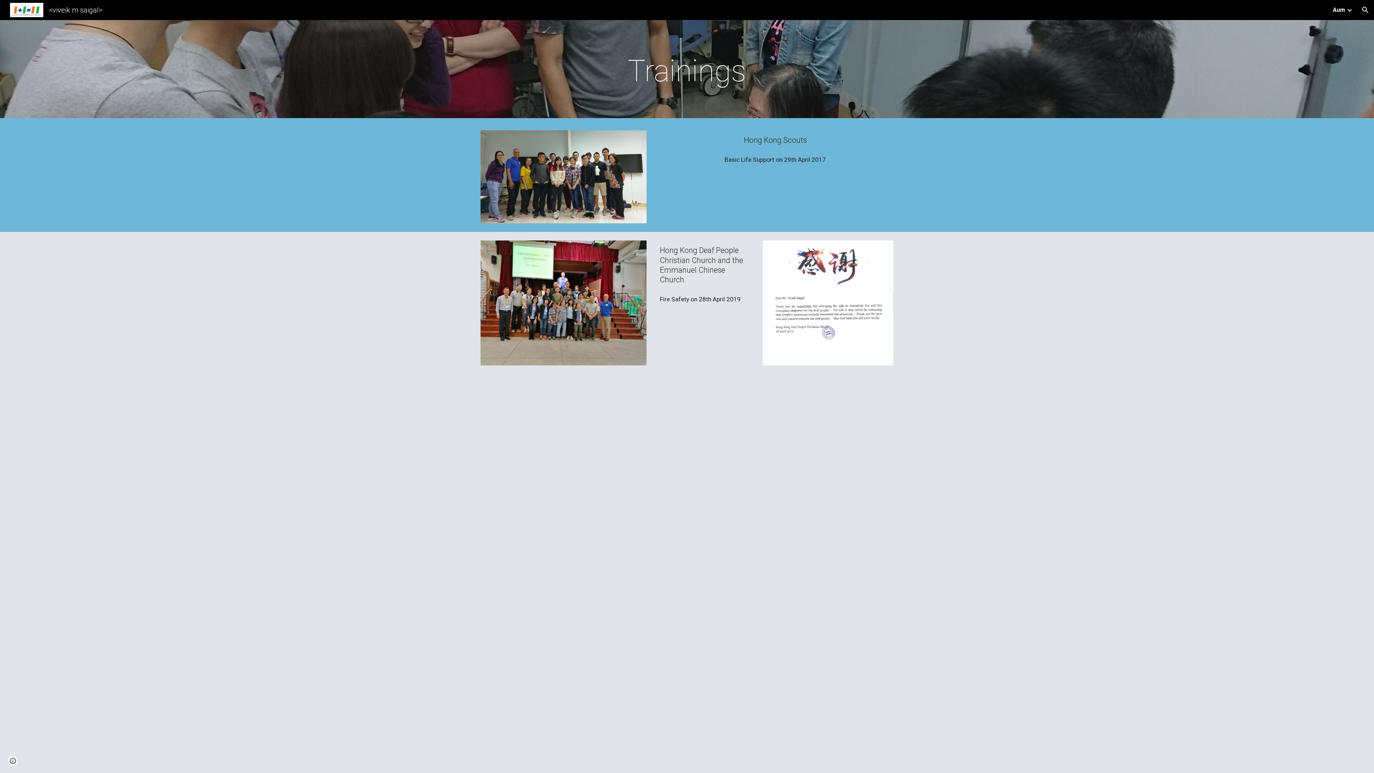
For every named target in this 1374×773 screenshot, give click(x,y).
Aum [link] (1339, 9)
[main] (687, 71)
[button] (1365, 10)
